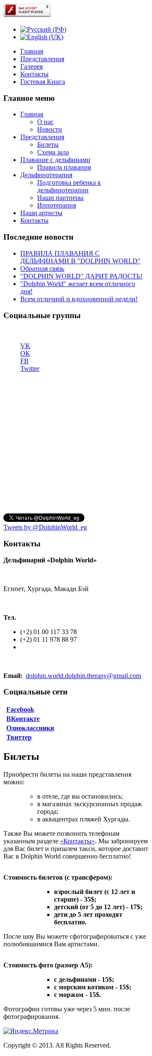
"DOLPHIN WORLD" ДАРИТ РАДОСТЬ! (81, 276)
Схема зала (53, 152)
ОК (25, 353)
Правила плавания (64, 167)
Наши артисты (41, 212)
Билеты (48, 144)
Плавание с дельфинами (55, 159)
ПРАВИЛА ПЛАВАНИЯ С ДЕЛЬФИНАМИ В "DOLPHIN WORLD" (80, 257)
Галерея (31, 66)
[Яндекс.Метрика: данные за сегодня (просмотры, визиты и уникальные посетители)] (30, 1031)
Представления (42, 58)
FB (24, 361)
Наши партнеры (60, 197)
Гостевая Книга (42, 81)
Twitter (29, 368)
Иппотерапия (56, 205)
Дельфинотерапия (46, 174)
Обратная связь (42, 268)
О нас (45, 121)
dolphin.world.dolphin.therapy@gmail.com (83, 675)
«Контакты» (77, 841)
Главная (31, 51)
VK (25, 345)
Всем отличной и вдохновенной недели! (79, 298)
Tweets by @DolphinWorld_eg (45, 527)
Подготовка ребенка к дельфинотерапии (69, 186)
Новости (49, 129)
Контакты (34, 74)
